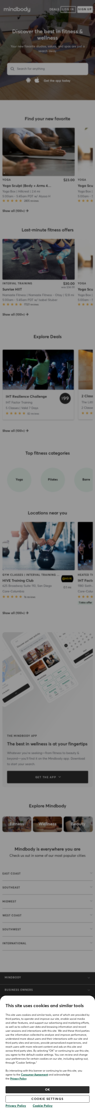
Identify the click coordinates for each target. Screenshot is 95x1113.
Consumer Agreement (34, 1075)
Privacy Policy (18, 1079)
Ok (47, 1089)
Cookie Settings (47, 1099)
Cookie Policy (43, 1105)
